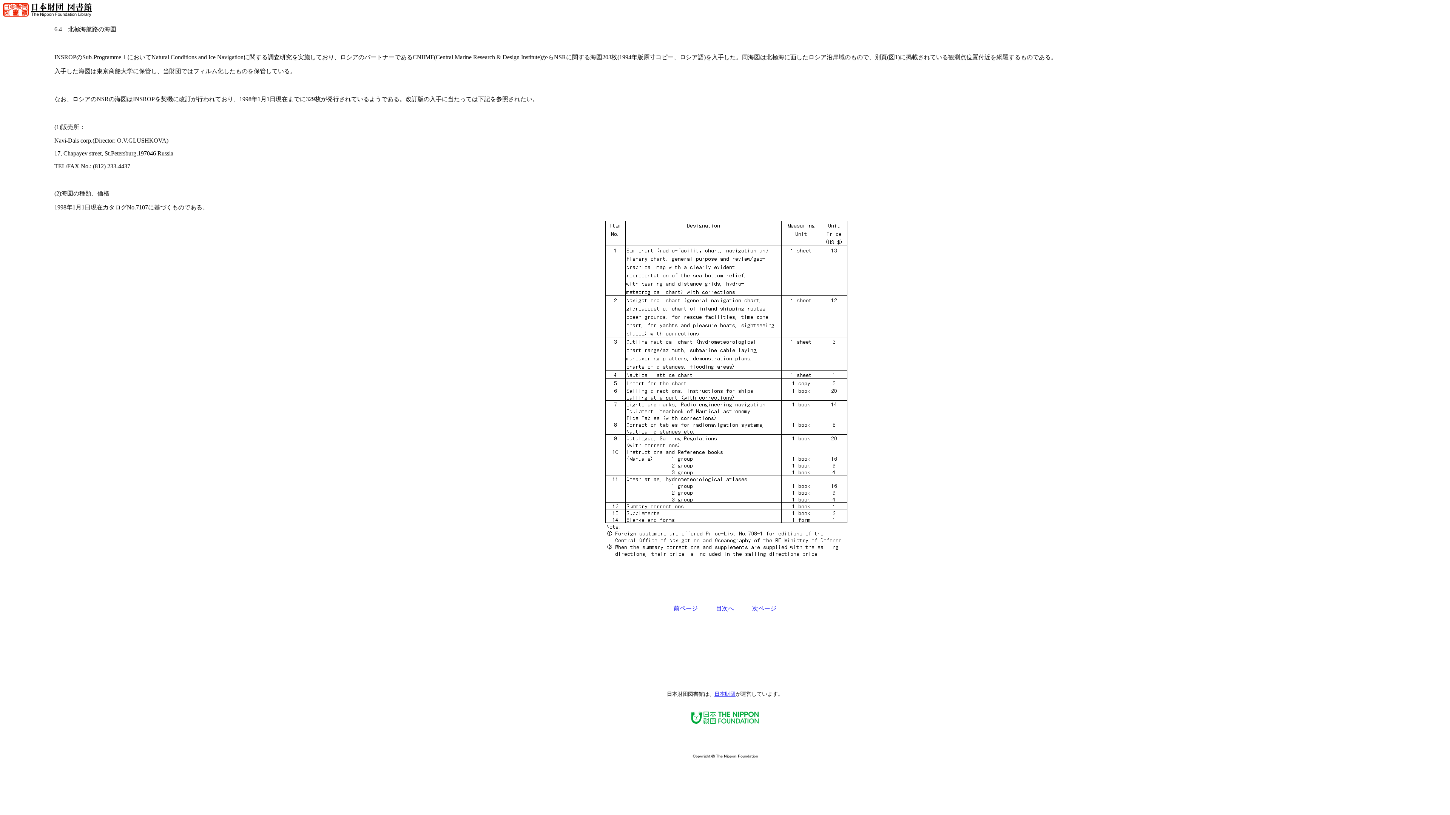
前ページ (695, 608)
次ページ (764, 608)
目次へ (734, 608)
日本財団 (725, 694)
